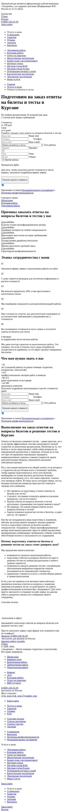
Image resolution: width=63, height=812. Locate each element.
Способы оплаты (15, 718)
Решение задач (14, 659)
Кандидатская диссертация (20, 74)
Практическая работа (17, 667)
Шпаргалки (7, 200)
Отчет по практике (16, 55)
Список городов (15, 724)
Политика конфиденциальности (23, 737)
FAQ (9, 713)
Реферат (11, 672)
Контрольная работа (17, 662)
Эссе (9, 675)
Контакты (12, 45)
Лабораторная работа (17, 664)
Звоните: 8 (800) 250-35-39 (14, 636)
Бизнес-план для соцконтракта (22, 61)
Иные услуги (13, 79)
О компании (13, 34)
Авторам (11, 42)
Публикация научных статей (21, 71)
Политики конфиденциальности (17, 193)
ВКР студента (14, 683)
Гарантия (11, 37)
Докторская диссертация (19, 76)
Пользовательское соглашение (22, 739)
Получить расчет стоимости (14, 180)
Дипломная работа (16, 50)
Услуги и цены (14, 706)
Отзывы (11, 40)
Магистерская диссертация (20, 58)
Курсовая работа (15, 53)
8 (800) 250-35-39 (9, 22)
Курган (4, 19)
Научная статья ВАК (17, 66)
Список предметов (16, 721)
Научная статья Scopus (18, 69)
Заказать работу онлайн (13, 641)
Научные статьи (15, 63)
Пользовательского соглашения (37, 190)
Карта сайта (13, 701)
